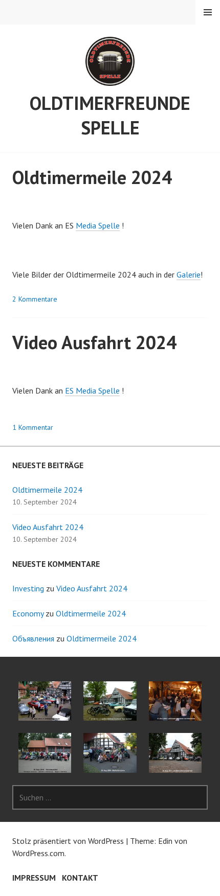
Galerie (189, 274)
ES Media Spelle (92, 390)
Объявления (33, 638)
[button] (44, 701)
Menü (207, 12)
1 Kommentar (32, 427)
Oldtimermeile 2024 (92, 177)
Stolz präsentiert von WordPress (68, 841)
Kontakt (80, 877)
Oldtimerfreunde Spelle (110, 115)
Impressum (34, 877)
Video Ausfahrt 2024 (94, 342)
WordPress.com (38, 853)
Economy (27, 613)
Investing (28, 588)
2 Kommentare (34, 299)
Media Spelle (98, 225)
